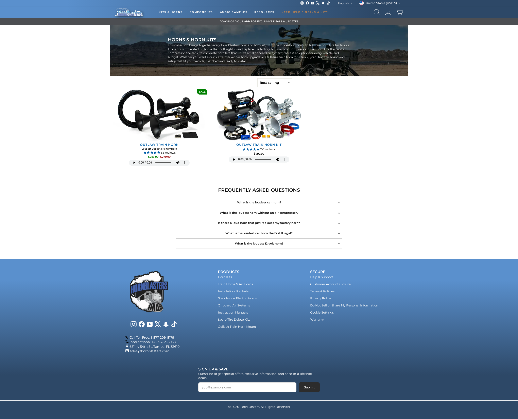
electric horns (202, 49)
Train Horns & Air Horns (235, 284)
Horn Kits (225, 277)
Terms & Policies (322, 291)
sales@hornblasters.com (149, 351)
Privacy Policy (320, 298)
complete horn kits (216, 53)
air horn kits (320, 49)
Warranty (317, 319)
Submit (309, 387)
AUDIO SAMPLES (233, 12)
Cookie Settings (322, 312)
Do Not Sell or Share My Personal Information (344, 305)
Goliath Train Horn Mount (237, 327)
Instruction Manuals (233, 312)
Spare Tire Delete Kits (234, 319)
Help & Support (321, 277)
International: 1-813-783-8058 (153, 342)
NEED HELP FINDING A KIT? (304, 12)
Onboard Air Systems (234, 305)
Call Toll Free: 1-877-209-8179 (152, 337)
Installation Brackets (233, 291)
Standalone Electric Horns (237, 298)
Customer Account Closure (330, 284)
